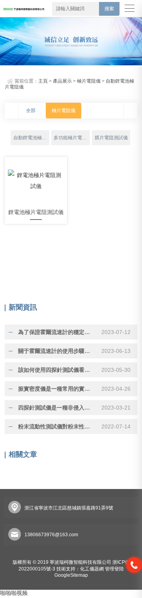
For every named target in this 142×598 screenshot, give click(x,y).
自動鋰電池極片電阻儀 (31, 137)
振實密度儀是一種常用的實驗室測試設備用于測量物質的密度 (56, 389)
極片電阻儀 (89, 81)
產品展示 (62, 81)
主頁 (43, 81)
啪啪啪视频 (14, 593)
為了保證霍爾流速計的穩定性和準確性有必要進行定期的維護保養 (56, 332)
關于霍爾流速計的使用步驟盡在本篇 (56, 351)
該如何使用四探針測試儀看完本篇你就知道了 (56, 370)
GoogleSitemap (71, 575)
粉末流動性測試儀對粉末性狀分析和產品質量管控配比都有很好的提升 (56, 426)
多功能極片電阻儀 (72, 137)
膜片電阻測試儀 (111, 137)
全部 (31, 110)
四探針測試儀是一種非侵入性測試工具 (56, 407)
